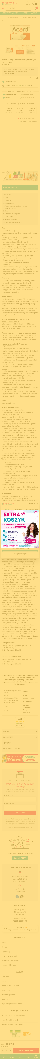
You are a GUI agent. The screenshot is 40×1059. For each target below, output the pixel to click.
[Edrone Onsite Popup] (20, 529)
